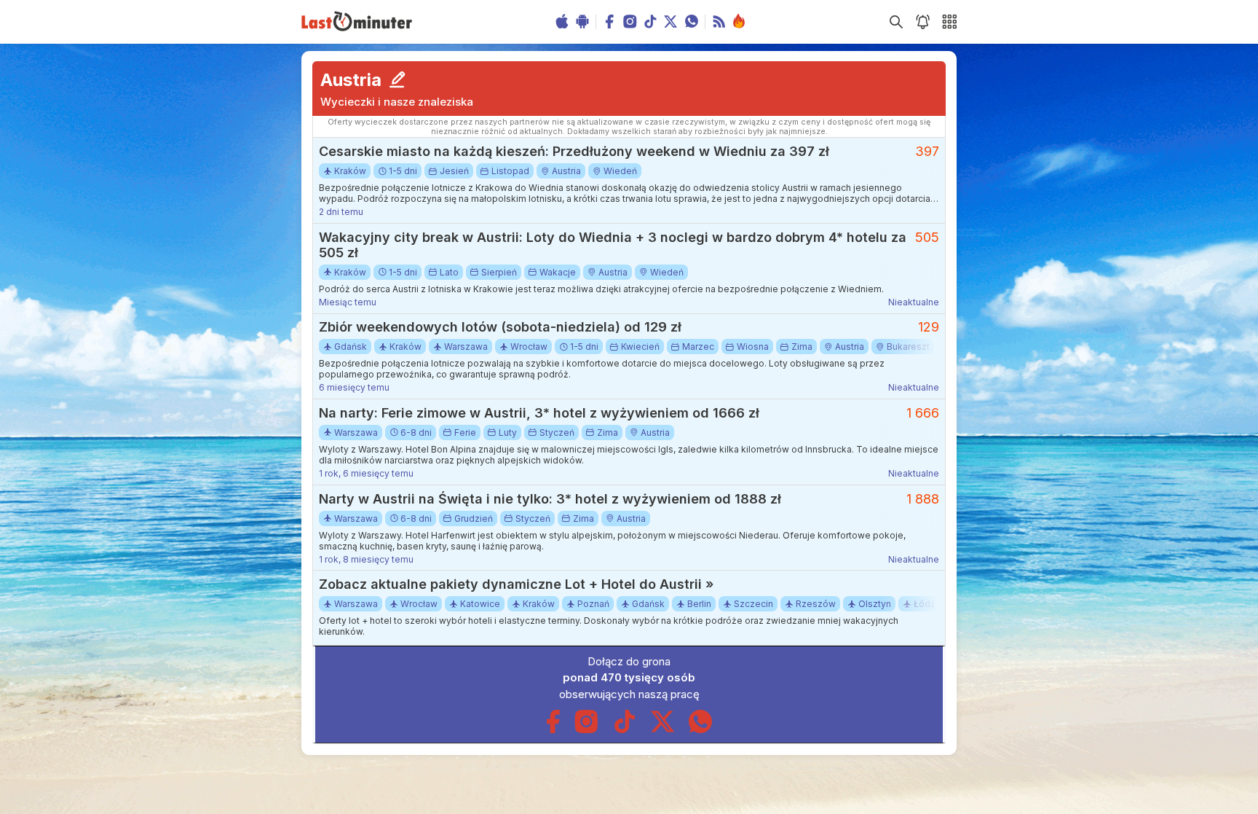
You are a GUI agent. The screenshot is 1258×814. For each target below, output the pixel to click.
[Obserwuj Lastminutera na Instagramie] (586, 729)
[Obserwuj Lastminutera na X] (662, 729)
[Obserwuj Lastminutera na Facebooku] (553, 729)
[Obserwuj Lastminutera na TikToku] (625, 729)
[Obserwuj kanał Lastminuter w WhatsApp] (700, 729)
